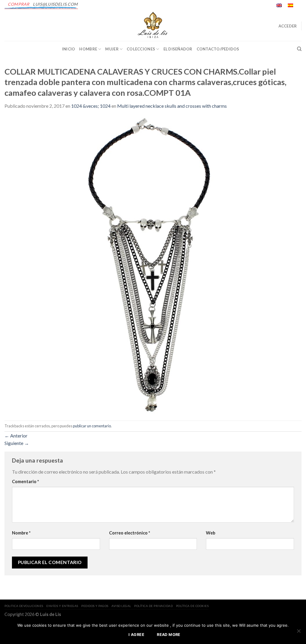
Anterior (15, 435)
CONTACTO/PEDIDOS (218, 49)
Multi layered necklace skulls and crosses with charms (172, 106)
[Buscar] (299, 49)
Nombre (21, 532)
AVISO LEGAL (121, 606)
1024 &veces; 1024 (91, 106)
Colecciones (141, 49)
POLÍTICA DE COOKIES (192, 606)
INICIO (68, 49)
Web (210, 532)
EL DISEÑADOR (177, 49)
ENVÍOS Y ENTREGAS (62, 606)
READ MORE (168, 634)
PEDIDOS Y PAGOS (94, 606)
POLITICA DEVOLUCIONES (23, 606)
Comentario (25, 481)
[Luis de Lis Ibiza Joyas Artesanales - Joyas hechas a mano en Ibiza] (153, 26)
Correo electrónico (129, 532)
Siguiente (16, 443)
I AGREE (136, 634)
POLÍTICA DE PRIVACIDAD (153, 606)
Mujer (111, 49)
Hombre (88, 49)
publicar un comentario (92, 425)
